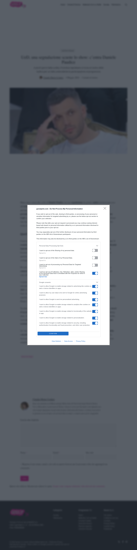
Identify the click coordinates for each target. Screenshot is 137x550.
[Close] (105, 209)
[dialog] (68, 275)
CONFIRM (53, 333)
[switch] (95, 250)
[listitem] (68, 246)
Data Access (68, 341)
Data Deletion (56, 341)
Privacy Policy (80, 341)
